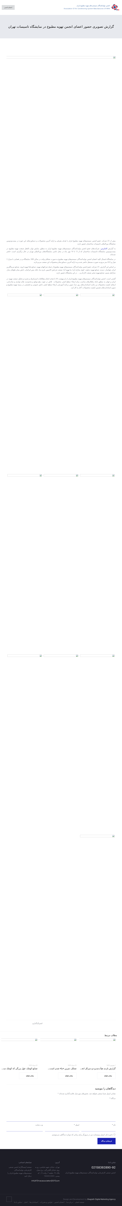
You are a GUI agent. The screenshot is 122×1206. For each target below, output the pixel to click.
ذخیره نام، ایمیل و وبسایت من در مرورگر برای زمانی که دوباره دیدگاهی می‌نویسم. (82, 1135)
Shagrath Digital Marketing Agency (101, 1199)
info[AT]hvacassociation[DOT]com (45, 1181)
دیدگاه (112, 1098)
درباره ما (69, 1202)
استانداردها (34, 1202)
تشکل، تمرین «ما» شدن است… (62, 1068)
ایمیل (76, 1125)
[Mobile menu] (21, 7)
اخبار (26, 1202)
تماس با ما (18, 1202)
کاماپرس (104, 248)
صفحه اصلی (79, 1202)
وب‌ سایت (39, 1125)
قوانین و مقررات (46, 1202)
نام (114, 1125)
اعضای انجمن (8, 7)
